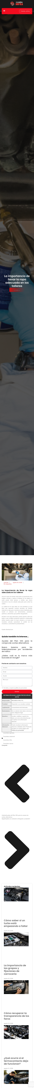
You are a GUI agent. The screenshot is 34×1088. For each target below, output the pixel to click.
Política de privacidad (18, 730)
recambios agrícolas (8, 733)
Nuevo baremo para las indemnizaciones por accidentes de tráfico (17, 649)
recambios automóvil (9, 736)
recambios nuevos (8, 743)
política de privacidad (21, 688)
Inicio (15, 290)
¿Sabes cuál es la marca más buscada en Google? (17, 656)
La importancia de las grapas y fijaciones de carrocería (15, 970)
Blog (19, 290)
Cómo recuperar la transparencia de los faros (16, 1016)
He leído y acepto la (15, 688)
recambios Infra (7, 740)
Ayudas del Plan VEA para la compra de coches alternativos (17, 642)
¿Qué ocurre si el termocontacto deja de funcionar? (16, 1060)
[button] (4, 10)
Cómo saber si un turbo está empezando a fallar (16, 923)
